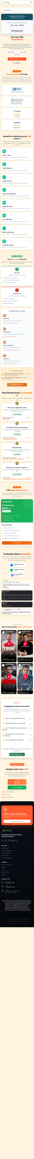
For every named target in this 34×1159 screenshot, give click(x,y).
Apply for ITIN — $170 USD (17, 593)
